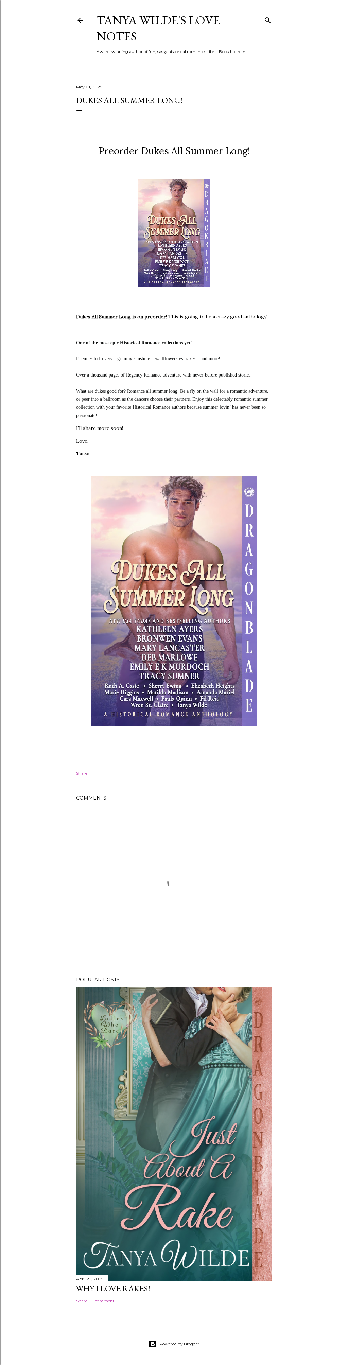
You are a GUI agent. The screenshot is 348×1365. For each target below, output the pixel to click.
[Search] (268, 18)
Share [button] (81, 773)
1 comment (103, 1300)
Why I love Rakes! (113, 1288)
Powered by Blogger (179, 1343)
